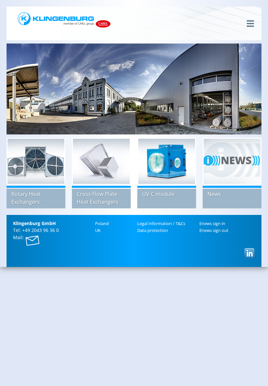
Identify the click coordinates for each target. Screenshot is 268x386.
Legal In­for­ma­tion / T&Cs (161, 223)
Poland (102, 223)
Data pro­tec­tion (152, 230)
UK (98, 230)
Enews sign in (212, 223)
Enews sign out (213, 230)
